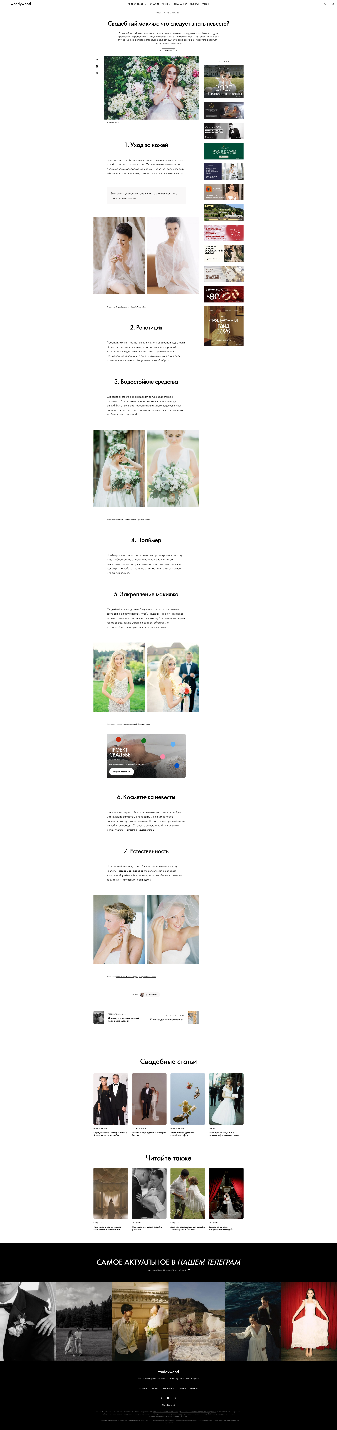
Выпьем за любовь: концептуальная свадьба (221, 1228)
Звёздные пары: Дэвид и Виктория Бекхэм (149, 1134)
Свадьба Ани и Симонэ (147, 977)
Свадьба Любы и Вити (138, 307)
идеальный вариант (131, 870)
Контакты (182, 1388)
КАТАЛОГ (154, 4)
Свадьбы (97, 1223)
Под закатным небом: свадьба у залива (147, 1228)
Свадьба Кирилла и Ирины (140, 519)
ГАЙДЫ (205, 4)
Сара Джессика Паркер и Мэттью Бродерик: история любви (110, 1134)
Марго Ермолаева (122, 307)
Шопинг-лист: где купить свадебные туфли (182, 1134)
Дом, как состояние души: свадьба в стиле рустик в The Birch (187, 1228)
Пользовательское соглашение (165, 1412)
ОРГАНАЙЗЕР (180, 4)
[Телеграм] (161, 1398)
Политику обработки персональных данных (198, 1412)
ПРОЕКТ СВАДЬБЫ (137, 4)
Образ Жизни (100, 1128)
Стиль (159, 13)
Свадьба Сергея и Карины (140, 724)
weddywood (168, 1371)
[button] (333, 4)
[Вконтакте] (168, 1398)
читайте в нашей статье (140, 830)
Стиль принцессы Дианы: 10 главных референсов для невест (224, 1134)
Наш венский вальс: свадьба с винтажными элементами (107, 1228)
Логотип (194, 1388)
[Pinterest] (175, 1398)
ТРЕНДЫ (166, 4)
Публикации (168, 1388)
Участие (154, 1388)
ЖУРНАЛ (194, 4)
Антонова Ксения (122, 519)
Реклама (143, 1388)
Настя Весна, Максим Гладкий (127, 977)
